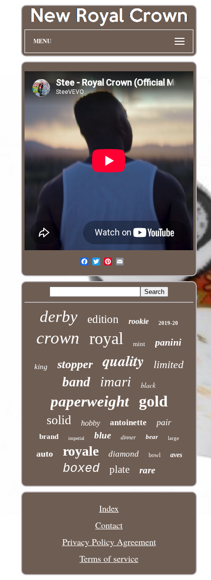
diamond (123, 454)
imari (115, 381)
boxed (81, 469)
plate (119, 469)
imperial (76, 438)
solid (59, 420)
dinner (128, 437)
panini (168, 342)
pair (164, 422)
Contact (109, 525)
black (148, 385)
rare (147, 470)
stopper (75, 364)
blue (102, 435)
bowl (154, 455)
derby (59, 316)
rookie (139, 321)
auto (44, 454)
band (76, 382)
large (173, 438)
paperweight (90, 401)
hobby (90, 423)
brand (48, 436)
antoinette (128, 422)
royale (81, 451)
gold (153, 401)
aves (176, 455)
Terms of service (108, 558)
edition (103, 319)
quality (123, 360)
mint (139, 344)
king (41, 367)
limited (169, 364)
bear (152, 436)
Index (109, 508)
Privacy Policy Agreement (109, 542)
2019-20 (168, 323)
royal (106, 338)
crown (57, 338)
